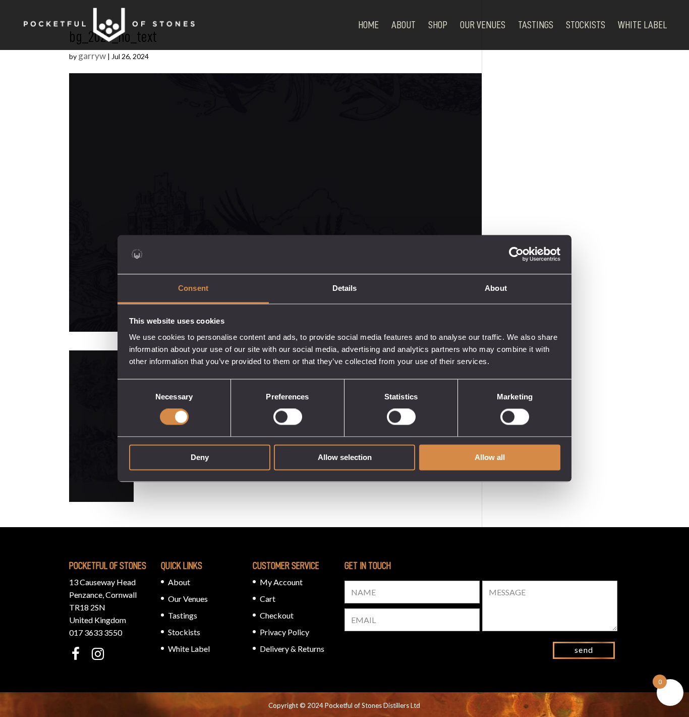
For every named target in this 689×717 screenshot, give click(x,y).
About (403, 25)
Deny (200, 457)
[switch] (287, 417)
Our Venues (482, 25)
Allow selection (345, 457)
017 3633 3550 (95, 632)
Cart (267, 598)
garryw (92, 55)
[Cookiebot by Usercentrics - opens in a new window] (516, 254)
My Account (281, 582)
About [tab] (496, 288)
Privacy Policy (284, 632)
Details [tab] (344, 288)
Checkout (277, 615)
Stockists (585, 25)
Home (368, 25)
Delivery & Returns (292, 648)
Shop (437, 25)
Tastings (535, 25)
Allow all (490, 457)
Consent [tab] (193, 288)
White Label (642, 25)
